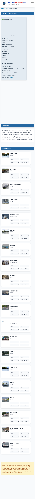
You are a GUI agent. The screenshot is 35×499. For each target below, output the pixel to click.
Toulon (11, 77)
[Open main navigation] (32, 3)
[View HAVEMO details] (5, 231)
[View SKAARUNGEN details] (5, 216)
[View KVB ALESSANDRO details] (5, 429)
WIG (7, 38)
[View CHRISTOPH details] (5, 292)
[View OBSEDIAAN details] (5, 307)
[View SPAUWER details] (5, 155)
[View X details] (5, 323)
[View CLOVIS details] (5, 353)
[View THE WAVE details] (5, 201)
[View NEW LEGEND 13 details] (5, 445)
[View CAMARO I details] (5, 338)
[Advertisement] (17, 482)
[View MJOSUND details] (5, 262)
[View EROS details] (5, 399)
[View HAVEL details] (5, 277)
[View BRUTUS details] (5, 384)
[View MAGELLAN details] (5, 414)
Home (2, 8)
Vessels (8, 8)
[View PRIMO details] (5, 246)
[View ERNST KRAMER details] (5, 186)
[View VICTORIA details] (5, 368)
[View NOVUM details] (5, 170)
